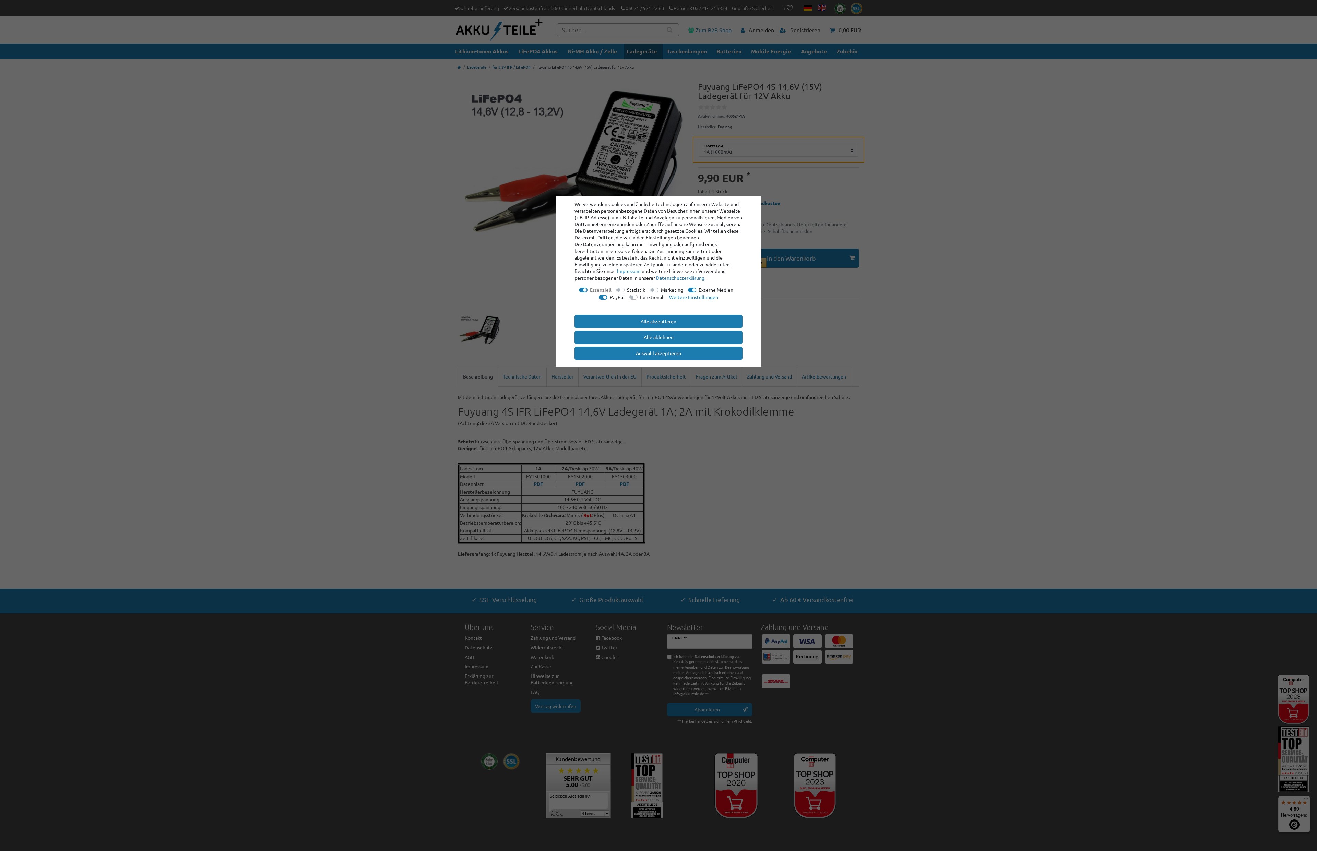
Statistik (636, 290)
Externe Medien (716, 290)
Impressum (629, 271)
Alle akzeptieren (658, 321)
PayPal (617, 297)
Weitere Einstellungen (693, 297)
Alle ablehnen (659, 337)
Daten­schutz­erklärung (680, 278)
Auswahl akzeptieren (658, 353)
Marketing (672, 290)
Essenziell (601, 290)
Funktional (651, 297)
